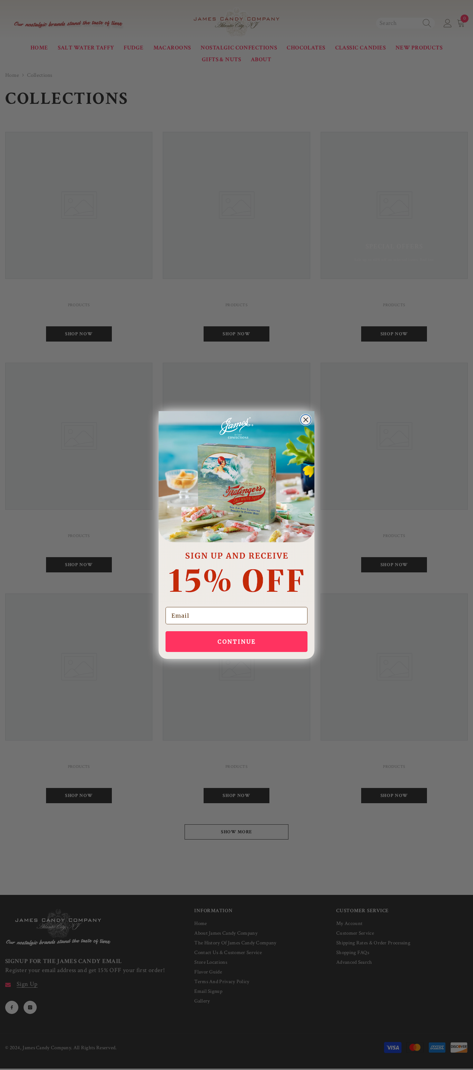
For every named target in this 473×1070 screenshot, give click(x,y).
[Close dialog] (306, 420)
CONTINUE (236, 641)
